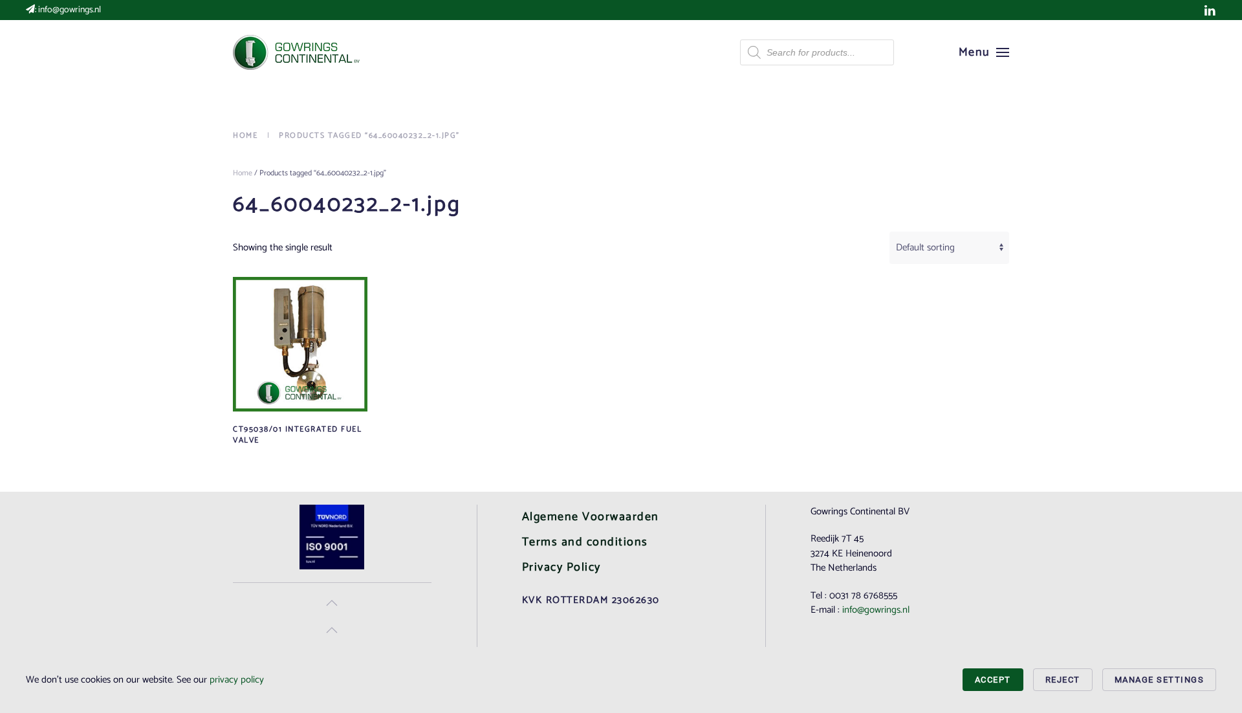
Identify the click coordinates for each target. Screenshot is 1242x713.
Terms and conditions (585, 542)
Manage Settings (1159, 680)
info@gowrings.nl (69, 10)
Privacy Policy (561, 567)
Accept (993, 680)
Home (242, 173)
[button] (984, 52)
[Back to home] (297, 52)
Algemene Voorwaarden (590, 517)
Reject (1062, 680)
